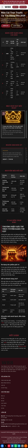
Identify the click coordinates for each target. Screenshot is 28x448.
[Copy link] (25, 445)
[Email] (22, 445)
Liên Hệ (3, 385)
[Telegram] (19, 445)
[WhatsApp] (15, 445)
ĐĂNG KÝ (15, 7)
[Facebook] (2, 445)
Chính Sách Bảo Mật (6, 380)
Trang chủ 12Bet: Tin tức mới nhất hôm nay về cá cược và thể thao (12, 127)
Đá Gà (2, 400)
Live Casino (4, 403)
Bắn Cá (3, 396)
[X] (5, 445)
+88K (23, 1)
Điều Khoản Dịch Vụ (5, 382)
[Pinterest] (8, 445)
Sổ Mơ (2, 408)
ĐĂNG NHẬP (23, 7)
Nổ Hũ (2, 398)
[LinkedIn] (12, 445)
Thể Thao (3, 405)
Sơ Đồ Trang (4, 387)
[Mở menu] (2, 7)
